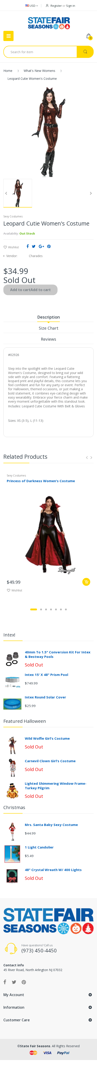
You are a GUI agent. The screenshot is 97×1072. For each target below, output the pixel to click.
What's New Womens (39, 70)
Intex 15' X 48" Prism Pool (46, 674)
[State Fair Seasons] (49, 21)
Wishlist (13, 247)
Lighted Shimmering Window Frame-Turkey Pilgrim (55, 785)
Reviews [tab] (48, 339)
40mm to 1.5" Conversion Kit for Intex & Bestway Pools (57, 654)
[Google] (41, 246)
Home (7, 70)
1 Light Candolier (39, 847)
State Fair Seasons (35, 1046)
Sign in (70, 6)
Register (56, 6)
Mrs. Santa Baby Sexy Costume (51, 824)
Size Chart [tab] (48, 328)
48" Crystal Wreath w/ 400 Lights (53, 869)
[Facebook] (27, 246)
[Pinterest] (49, 246)
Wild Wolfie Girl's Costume (47, 738)
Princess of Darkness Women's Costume (41, 481)
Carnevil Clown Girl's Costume (50, 761)
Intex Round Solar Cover (45, 697)
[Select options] (86, 582)
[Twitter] (34, 246)
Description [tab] (48, 317)
